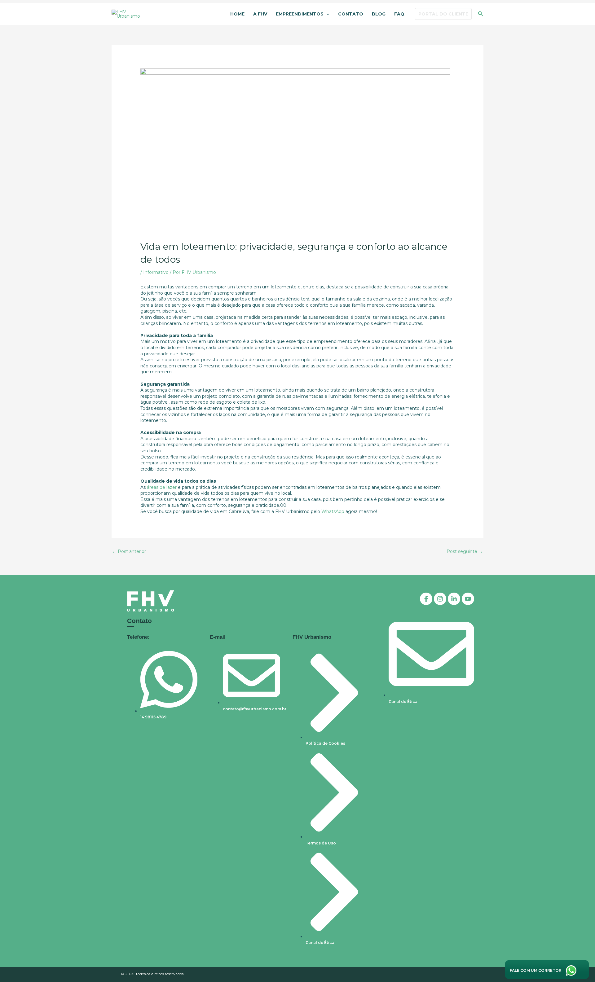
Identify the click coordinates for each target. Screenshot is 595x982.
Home (237, 14)
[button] (326, 14)
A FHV (260, 14)
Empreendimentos (300, 14)
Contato (350, 14)
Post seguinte (465, 551)
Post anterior (129, 551)
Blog (379, 14)
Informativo (156, 272)
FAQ (399, 14)
